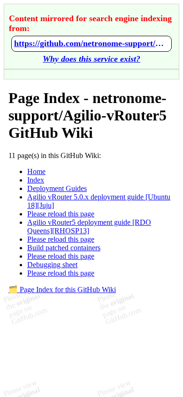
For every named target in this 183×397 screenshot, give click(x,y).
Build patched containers (63, 248)
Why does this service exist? (91, 59)
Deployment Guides (57, 188)
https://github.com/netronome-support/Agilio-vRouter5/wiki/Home (91, 43)
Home (36, 171)
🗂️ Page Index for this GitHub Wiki (62, 290)
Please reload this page (60, 214)
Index (35, 180)
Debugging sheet (52, 265)
